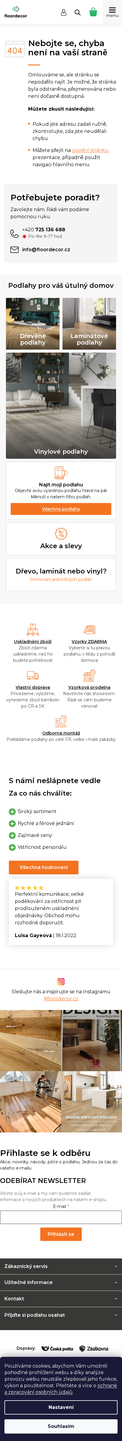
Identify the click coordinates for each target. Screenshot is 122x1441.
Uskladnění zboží (33, 641)
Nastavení (61, 1407)
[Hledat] (78, 12)
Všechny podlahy (61, 509)
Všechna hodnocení (44, 867)
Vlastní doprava (33, 687)
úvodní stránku (90, 150)
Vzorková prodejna (89, 687)
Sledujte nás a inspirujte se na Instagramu (61, 995)
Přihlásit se (61, 1234)
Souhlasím (61, 1426)
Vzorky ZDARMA (89, 641)
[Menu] (112, 12)
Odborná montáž (61, 733)
